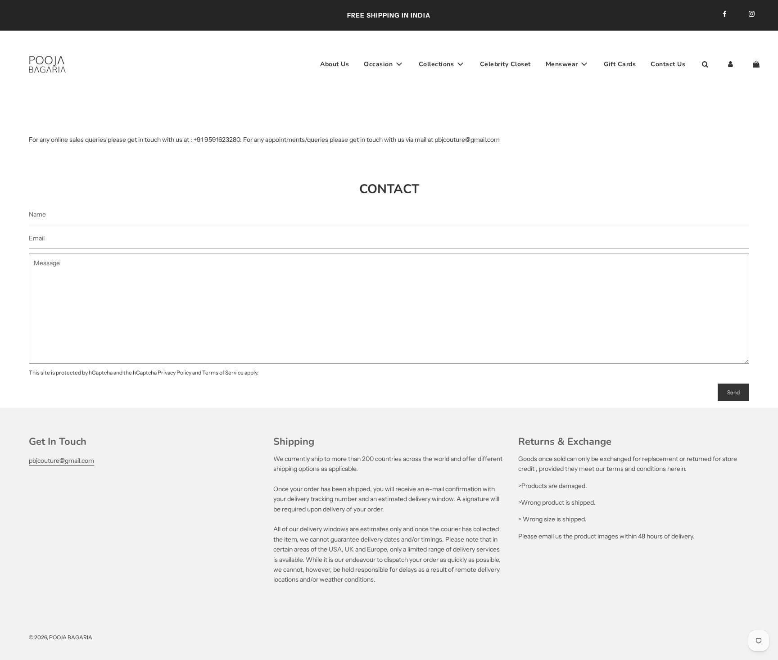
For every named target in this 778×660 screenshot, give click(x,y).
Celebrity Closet (505, 63)
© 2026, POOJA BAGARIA (60, 637)
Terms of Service (223, 372)
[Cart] (757, 64)
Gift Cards (620, 63)
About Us (334, 63)
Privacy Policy (174, 372)
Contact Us (668, 63)
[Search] (705, 64)
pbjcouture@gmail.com (61, 461)
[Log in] (730, 64)
